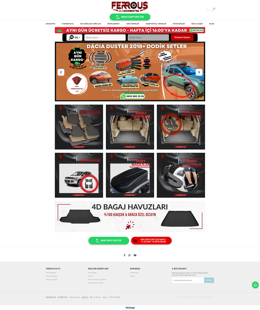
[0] (213, 10)
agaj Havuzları (52, 247)
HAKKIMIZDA (67, 24)
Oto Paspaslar (51, 240)
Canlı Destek (92, 240)
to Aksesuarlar (52, 244)
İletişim (132, 244)
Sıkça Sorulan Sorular (95, 250)
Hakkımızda (134, 240)
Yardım (90, 244)
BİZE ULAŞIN (197, 24)
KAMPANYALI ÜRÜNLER (156, 24)
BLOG (211, 24)
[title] (130, 184)
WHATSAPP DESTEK (132, 16)
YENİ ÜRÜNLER (132, 24)
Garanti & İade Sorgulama (97, 247)
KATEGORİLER (179, 24)
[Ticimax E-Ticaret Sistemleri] (130, 275)
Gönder (209, 248)
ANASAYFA (50, 24)
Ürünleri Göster (182, 37)
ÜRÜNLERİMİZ (113, 24)
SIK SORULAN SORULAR (90, 24)
